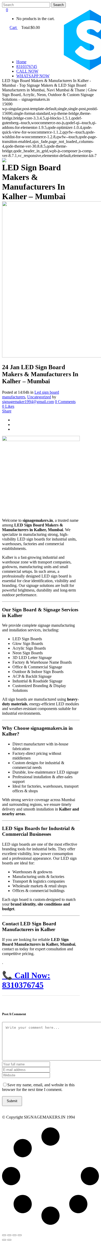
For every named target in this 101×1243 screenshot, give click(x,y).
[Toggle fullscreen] (9, 1235)
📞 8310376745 (26, 980)
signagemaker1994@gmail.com (28, 401)
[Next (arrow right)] (9, 1240)
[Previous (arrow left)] (4, 1240)
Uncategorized (39, 397)
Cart (14, 27)
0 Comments (65, 401)
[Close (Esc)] (20, 1235)
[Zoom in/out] (4, 1235)
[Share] (14, 1235)
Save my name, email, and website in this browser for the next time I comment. (38, 1087)
